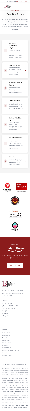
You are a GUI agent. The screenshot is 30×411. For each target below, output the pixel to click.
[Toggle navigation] (25, 6)
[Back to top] (26, 408)
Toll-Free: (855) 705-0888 (20, 255)
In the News (5, 345)
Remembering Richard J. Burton (10, 350)
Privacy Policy (15, 366)
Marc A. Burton (6, 337)
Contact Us (15, 266)
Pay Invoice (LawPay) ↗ (7, 355)
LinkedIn (5, 313)
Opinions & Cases (6, 342)
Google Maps (6, 316)
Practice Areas (6, 332)
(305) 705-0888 (6, 255)
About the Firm (6, 335)
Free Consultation (16, 1)
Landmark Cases (6, 347)
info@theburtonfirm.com (15, 258)
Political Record (6, 340)
